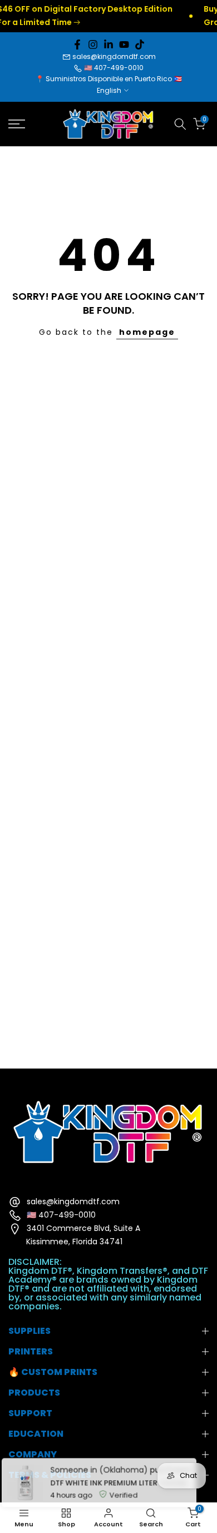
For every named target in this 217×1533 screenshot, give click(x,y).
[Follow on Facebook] (77, 44)
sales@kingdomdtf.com (114, 56)
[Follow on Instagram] (93, 44)
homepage (147, 332)
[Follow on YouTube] (124, 44)
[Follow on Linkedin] (108, 44)
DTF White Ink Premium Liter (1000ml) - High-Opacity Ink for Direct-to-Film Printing (120, 1476)
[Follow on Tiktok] (140, 44)
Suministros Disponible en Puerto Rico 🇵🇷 (114, 78)
